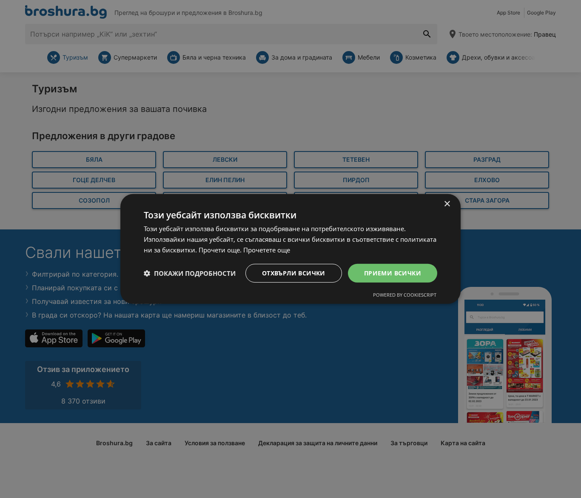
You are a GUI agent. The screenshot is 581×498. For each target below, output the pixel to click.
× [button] (447, 204)
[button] (190, 273)
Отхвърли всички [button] (293, 273)
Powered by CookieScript (404, 295)
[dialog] (290, 249)
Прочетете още (266, 250)
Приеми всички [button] (392, 273)
